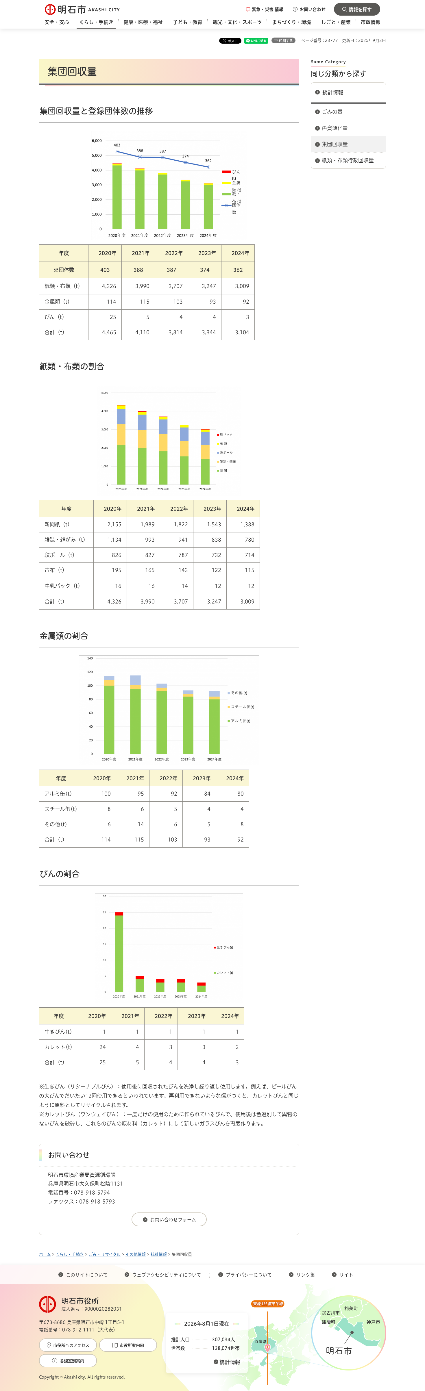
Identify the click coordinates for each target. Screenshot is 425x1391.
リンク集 (305, 1275)
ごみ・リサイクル (105, 1254)
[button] (264, 9)
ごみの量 (332, 111)
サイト (346, 1275)
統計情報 (332, 92)
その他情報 (135, 1254)
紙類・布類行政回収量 (348, 160)
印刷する (286, 40)
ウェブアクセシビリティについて (166, 1275)
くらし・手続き (70, 1254)
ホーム (45, 1254)
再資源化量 (335, 128)
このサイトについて (87, 1275)
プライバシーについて (249, 1275)
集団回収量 (335, 144)
